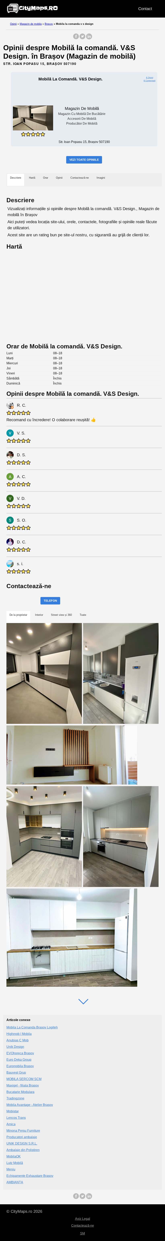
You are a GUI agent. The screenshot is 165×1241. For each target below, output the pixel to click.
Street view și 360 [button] (61, 614)
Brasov (49, 23)
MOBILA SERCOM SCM (23, 1079)
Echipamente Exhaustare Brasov (29, 1175)
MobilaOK (13, 1156)
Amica (10, 1124)
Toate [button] (83, 614)
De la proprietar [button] (18, 614)
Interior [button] (39, 614)
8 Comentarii (149, 80)
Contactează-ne (82, 1225)
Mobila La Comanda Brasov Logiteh (32, 1027)
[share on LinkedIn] (89, 38)
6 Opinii (149, 77)
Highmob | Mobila (19, 1034)
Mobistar (12, 1111)
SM (82, 1233)
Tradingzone (15, 1098)
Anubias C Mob (17, 1040)
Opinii (13, 23)
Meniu (10, 1169)
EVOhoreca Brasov (20, 1053)
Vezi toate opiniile (84, 159)
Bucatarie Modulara (20, 1092)
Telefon (50, 600)
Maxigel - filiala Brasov (22, 1085)
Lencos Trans (16, 1117)
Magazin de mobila (31, 23)
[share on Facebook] (76, 38)
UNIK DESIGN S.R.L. (21, 1143)
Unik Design (15, 1046)
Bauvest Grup (16, 1072)
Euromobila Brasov (20, 1066)
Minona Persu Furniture (23, 1130)
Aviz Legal (82, 1218)
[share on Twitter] (82, 38)
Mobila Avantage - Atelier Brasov (29, 1105)
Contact (145, 8)
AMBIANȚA (14, 1182)
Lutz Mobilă (14, 1163)
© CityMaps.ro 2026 (24, 1211)
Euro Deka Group (18, 1059)
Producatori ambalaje (21, 1137)
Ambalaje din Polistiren (23, 1150)
